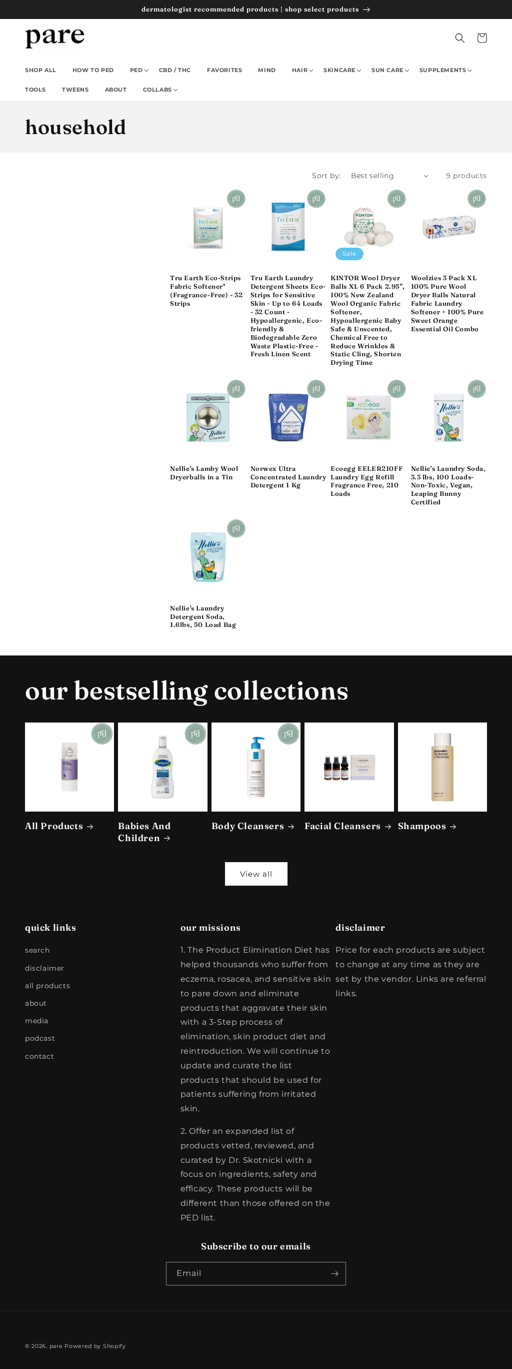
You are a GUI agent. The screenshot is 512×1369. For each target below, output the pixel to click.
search (37, 950)
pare (56, 1345)
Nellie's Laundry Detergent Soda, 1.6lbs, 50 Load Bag (203, 616)
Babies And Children (144, 831)
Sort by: (326, 175)
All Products (54, 826)
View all (256, 874)
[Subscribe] (335, 1273)
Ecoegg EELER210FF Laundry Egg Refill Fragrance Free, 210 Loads (366, 481)
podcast (40, 1038)
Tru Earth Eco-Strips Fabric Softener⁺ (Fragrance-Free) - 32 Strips (206, 290)
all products (47, 985)
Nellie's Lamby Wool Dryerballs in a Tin (204, 472)
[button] (138, 70)
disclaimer (44, 968)
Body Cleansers (248, 826)
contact (39, 1056)
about (36, 1003)
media (36, 1020)
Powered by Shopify (95, 1345)
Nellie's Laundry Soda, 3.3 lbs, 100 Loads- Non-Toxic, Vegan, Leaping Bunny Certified (448, 485)
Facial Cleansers (342, 826)
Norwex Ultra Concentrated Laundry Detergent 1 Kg (288, 476)
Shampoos (422, 826)
